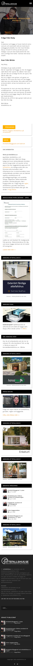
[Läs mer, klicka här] (16, 440)
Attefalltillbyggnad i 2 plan (16, 490)
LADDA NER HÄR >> (9, 250)
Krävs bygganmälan (14, 510)
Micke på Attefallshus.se (10, 155)
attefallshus (7, 167)
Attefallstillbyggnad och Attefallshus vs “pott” (15, 516)
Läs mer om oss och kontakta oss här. (13, 598)
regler (26, 183)
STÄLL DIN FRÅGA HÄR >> (11, 415)
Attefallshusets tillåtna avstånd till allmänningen (16, 496)
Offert (25, 329)
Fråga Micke (12, 189)
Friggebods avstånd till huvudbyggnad (15, 503)
